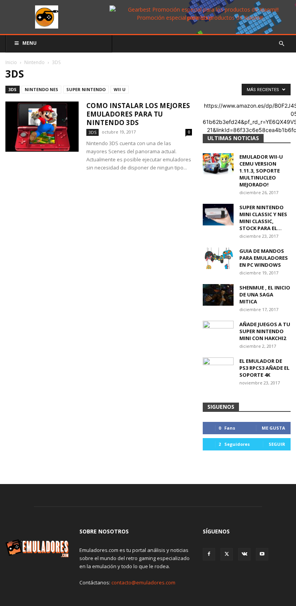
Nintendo (34, 62)
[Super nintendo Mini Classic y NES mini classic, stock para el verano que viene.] (218, 214)
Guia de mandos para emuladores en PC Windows (263, 257)
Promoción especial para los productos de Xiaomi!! (200, 17)
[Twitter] (226, 554)
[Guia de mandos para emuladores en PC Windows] (218, 258)
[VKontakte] (244, 554)
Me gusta (273, 428)
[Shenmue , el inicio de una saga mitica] (218, 295)
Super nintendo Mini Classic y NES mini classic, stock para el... (263, 218)
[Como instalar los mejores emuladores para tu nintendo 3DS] (42, 127)
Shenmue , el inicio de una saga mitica (264, 294)
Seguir (277, 444)
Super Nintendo (86, 89)
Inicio (11, 62)
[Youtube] (262, 554)
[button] (281, 43)
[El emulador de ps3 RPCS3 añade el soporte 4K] (218, 368)
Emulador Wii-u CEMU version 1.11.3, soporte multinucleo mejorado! (261, 170)
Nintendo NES (41, 89)
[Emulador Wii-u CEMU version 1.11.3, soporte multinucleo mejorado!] (218, 164)
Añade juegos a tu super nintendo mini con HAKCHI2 (264, 331)
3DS (12, 89)
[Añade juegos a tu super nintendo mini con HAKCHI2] (218, 331)
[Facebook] (209, 554)
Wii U (120, 89)
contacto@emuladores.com (143, 582)
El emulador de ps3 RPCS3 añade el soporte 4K (264, 367)
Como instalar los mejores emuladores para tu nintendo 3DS (138, 114)
